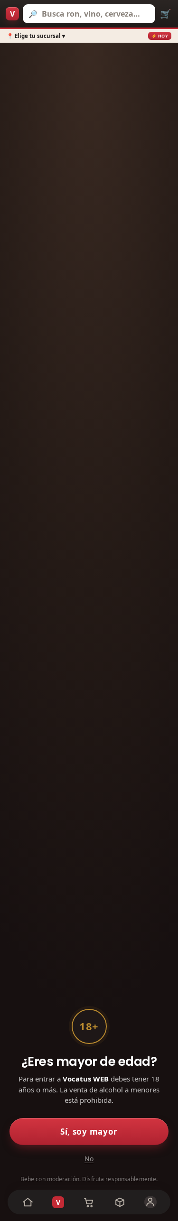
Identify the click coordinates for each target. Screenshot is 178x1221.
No (89, 1158)
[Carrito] (89, 1202)
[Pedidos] (119, 1202)
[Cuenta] (150, 1202)
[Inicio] (27, 1202)
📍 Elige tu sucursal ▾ (36, 35)
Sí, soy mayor (89, 1131)
